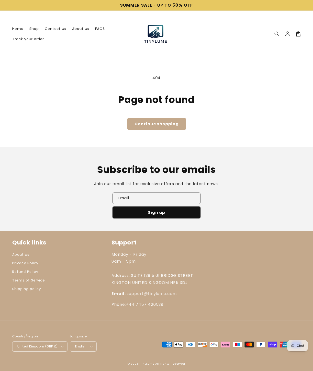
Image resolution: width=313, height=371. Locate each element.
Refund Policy (25, 271)
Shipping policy (26, 288)
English (81, 346)
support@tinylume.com (152, 293)
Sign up (156, 212)
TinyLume (147, 364)
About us (20, 254)
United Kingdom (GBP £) (37, 346)
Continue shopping (156, 124)
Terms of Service (28, 280)
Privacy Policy (25, 263)
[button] (276, 33)
